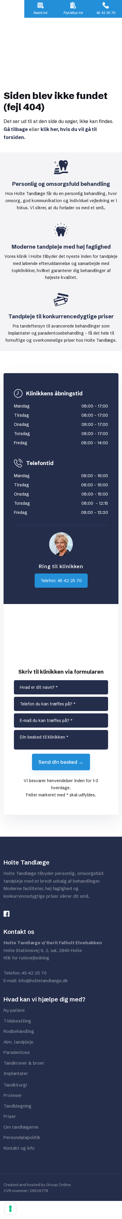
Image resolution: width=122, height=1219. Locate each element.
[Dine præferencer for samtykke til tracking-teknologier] (10, 1208)
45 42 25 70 (34, 973)
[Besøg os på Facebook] (9, 914)
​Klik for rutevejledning (26, 958)
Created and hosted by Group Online (37, 1184)
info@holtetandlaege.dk (43, 980)
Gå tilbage (16, 129)
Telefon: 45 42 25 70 (61, 580)
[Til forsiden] (61, 45)
